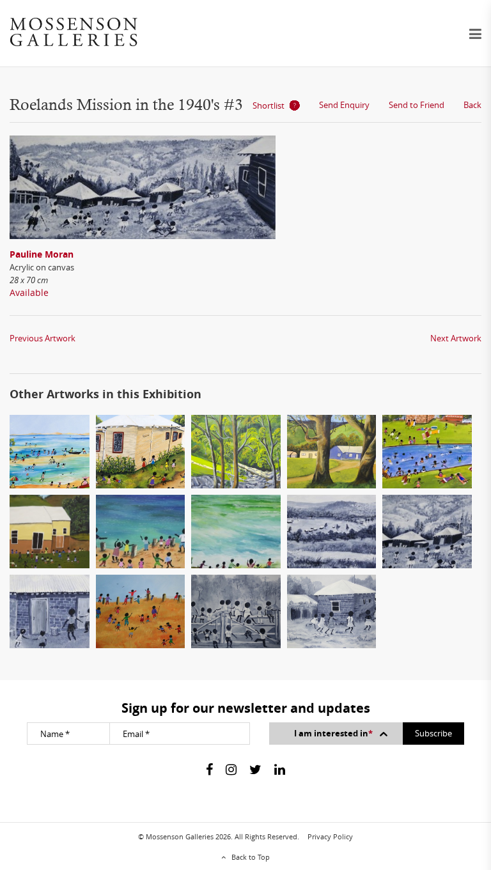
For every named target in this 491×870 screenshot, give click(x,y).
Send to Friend (416, 105)
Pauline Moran (42, 254)
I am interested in (333, 733)
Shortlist (268, 105)
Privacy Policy (330, 836)
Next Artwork (455, 338)
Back (472, 105)
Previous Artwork (42, 338)
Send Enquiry (344, 105)
